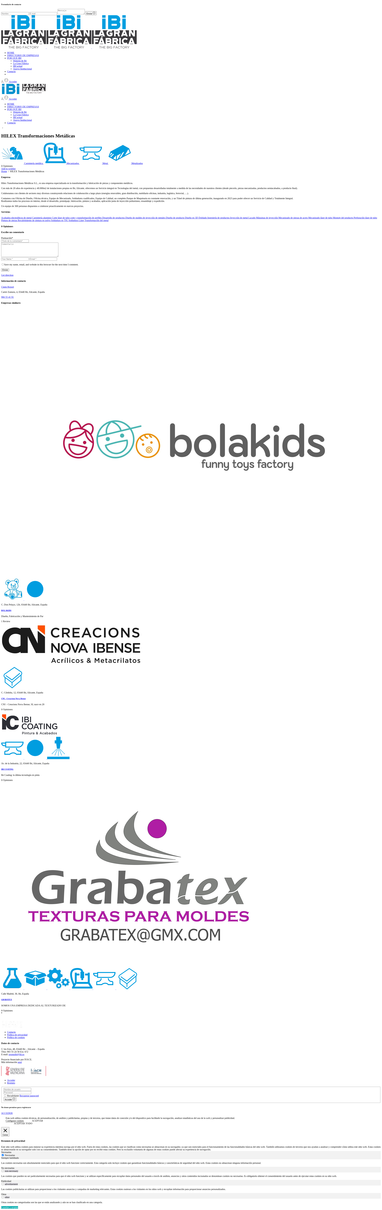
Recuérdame (13, 1095)
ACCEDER (7, 1113)
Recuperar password (29, 1095)
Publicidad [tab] (6, 1181)
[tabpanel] (191, 1163)
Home (4, 171)
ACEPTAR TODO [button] (23, 1123)
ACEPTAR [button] (37, 1121)
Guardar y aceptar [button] (9, 1207)
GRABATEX (6, 999)
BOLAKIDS (6, 610)
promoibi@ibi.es (16, 1054)
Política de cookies (16, 1037)
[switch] (3, 1171)
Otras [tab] (3, 1194)
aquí (20, 1062)
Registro (11, 1083)
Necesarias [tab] (6, 1152)
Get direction (7, 275)
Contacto (11, 1032)
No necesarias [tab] (7, 1168)
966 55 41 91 (7, 297)
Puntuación (7, 238)
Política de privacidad (17, 1034)
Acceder (11, 1080)
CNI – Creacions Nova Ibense (13, 698)
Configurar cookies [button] (15, 1121)
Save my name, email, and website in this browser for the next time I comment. (41, 264)
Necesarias (10, 1155)
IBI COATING (7, 769)
